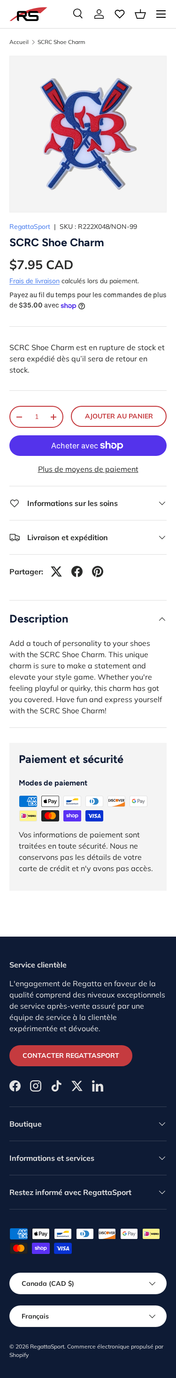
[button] (140, 14)
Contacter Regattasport (71, 1055)
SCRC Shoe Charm (61, 42)
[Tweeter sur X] (56, 571)
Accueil (19, 42)
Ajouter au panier (119, 416)
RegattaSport (29, 226)
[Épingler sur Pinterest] (97, 571)
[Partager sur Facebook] (77, 571)
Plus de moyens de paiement (88, 469)
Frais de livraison (34, 281)
